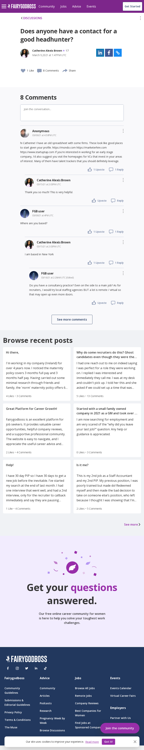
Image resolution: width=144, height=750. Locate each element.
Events (91, 6)
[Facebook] (8, 668)
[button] (140, 19)
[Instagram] (17, 668)
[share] (65, 70)
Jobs (63, 6)
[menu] (5, 3)
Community (47, 6)
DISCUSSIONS (32, 18)
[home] (22, 8)
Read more (92, 742)
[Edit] (140, 18)
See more (131, 524)
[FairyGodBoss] (26, 659)
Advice (76, 6)
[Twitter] (26, 668)
